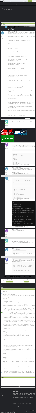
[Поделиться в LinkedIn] (1, 287)
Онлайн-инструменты (6, 1)
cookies (13, 411)
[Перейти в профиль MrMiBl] (2, 312)
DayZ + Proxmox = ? (5, 343)
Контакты (2, 395)
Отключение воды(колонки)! (6, 328)
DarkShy (6, 291)
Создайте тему (3, 9)
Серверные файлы (13, 1)
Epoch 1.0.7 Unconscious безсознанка (7, 297)
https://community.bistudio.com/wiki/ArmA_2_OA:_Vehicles (19, 240)
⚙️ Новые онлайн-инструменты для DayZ (9, 24)
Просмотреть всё (18, 386)
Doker (6, 146)
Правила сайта (2, 393)
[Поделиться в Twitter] (2, 287)
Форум (1, 1)
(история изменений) (22, 115)
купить (6, 12)
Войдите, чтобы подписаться (27, 26)
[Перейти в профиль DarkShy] (2, 293)
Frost (6, 261)
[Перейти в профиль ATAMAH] (6, 121)
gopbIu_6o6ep (11, 28)
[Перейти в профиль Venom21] (2, 372)
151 (5, 127)
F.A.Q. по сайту (26, 1)
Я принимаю (33, 410)
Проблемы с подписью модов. (6, 290)
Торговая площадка (20, 1)
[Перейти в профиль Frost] (6, 259)
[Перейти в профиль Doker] (6, 144)
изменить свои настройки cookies (25, 411)
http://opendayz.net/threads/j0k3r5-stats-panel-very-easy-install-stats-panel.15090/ (22, 121)
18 (5, 150)
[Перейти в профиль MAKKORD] (2, 24)
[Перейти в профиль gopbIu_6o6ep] (6, 27)
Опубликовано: (11, 31)
